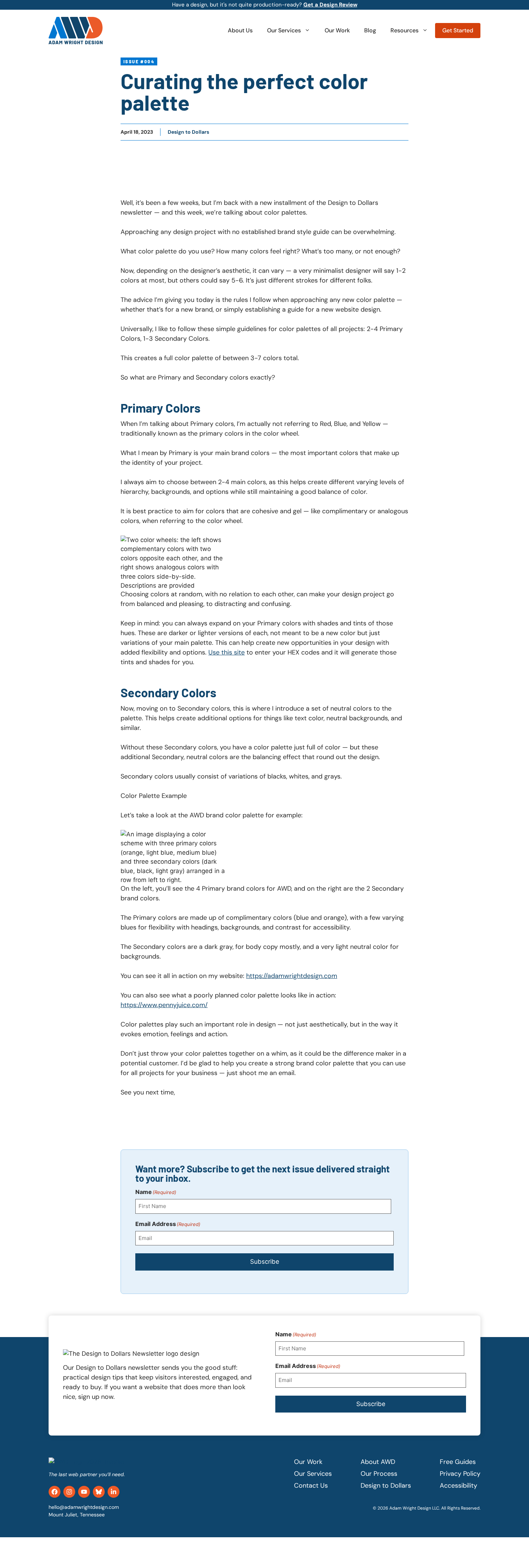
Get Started (457, 30)
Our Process (379, 1473)
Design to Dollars (188, 132)
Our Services (284, 30)
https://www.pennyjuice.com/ (164, 1005)
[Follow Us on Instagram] (69, 1492)
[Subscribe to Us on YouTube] (84, 1492)
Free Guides (458, 1461)
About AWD (378, 1461)
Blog (370, 30)
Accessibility (458, 1485)
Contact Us (311, 1485)
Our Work (337, 30)
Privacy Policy (460, 1473)
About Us (240, 30)
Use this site (226, 652)
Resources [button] (404, 30)
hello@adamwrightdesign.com (84, 1507)
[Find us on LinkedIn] (113, 1492)
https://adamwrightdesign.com (291, 976)
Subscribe (264, 1261)
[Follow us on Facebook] (54, 1492)
